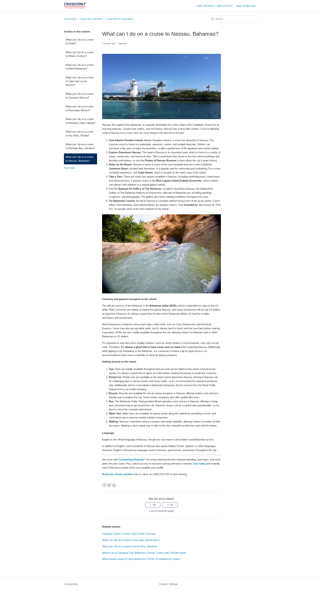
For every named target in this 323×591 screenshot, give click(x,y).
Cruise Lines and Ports (91, 19)
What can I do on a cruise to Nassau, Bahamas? (80, 158)
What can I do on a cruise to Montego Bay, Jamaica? (80, 146)
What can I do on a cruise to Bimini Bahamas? (80, 66)
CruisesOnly (70, 19)
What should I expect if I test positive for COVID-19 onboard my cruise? (141, 559)
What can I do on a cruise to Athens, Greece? (80, 54)
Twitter (109, 485)
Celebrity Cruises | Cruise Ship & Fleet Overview (129, 533)
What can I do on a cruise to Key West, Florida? (80, 133)
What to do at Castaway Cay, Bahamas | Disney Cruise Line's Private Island (144, 552)
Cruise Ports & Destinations (119, 19)
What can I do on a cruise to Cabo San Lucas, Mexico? (80, 81)
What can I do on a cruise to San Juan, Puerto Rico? (130, 540)
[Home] (75, 7)
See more (69, 167)
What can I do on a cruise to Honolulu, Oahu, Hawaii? (80, 121)
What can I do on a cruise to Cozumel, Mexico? (80, 95)
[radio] (152, 504)
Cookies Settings (168, 584)
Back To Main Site (246, 6)
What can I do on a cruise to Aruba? (80, 41)
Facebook (104, 485)
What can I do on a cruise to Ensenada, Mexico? (80, 108)
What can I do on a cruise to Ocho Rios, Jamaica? (129, 546)
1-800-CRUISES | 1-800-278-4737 (214, 6)
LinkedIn (114, 485)
